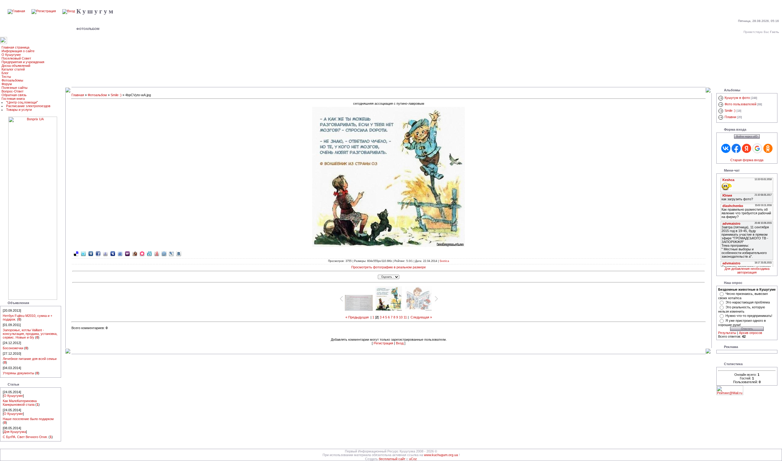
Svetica (444, 261)
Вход (400, 343)
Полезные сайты (14, 87)
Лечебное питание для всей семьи (30, 359)
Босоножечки (13, 348)
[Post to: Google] (105, 253)
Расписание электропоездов (28, 106)
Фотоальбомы (12, 80)
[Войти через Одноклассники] (768, 148)
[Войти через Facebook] (736, 148)
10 (401, 317)
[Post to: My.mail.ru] (164, 253)
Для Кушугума (15, 432)
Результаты (727, 333)
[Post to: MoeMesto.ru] (149, 253)
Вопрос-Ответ (13, 91)
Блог (5, 73)
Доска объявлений (16, 65)
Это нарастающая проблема (747, 302)
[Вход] (68, 11)
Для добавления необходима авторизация (747, 270)
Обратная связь (14, 95)
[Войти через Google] (757, 148)
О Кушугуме (11, 54)
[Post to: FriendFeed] (120, 253)
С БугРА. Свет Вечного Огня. (25, 437)
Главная (77, 95)
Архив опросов (750, 333)
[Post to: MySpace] (112, 253)
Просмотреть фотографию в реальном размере (388, 267)
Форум (7, 84)
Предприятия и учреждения (23, 62)
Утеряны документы (18, 373)
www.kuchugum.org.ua (441, 455)
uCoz (413, 459)
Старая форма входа (746, 160)
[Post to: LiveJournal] (171, 253)
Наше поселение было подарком (28, 419)
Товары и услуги (19, 109)
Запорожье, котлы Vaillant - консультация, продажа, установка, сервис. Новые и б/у (30, 333)
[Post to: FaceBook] (98, 253)
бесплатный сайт (392, 459)
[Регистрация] (43, 11)
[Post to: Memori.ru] (142, 253)
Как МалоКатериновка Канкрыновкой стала (20, 402)
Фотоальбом (97, 95)
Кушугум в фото (737, 98)
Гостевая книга (13, 98)
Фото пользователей (740, 104)
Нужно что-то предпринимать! (748, 316)
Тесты (6, 76)
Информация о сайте (18, 51)
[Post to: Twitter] (83, 253)
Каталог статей (13, 69)
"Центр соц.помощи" (22, 102)
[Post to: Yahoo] (127, 253)
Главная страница (15, 47)
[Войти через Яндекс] (746, 148)
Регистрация (383, 343)
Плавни (730, 117)
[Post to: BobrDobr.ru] (134, 253)
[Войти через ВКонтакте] (725, 148)
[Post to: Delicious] (76, 253)
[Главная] (16, 11)
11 (405, 317)
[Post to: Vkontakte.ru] (178, 253)
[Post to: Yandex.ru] (156, 253)
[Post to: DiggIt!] (90, 253)
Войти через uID (747, 136)
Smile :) (116, 95)
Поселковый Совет (16, 58)
